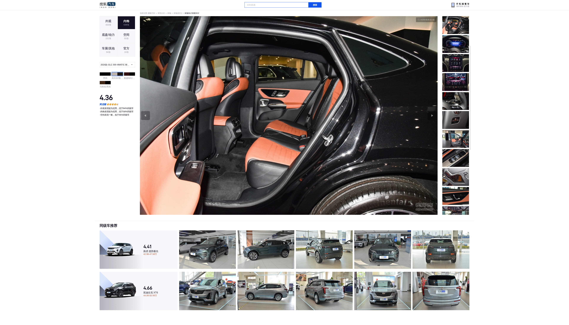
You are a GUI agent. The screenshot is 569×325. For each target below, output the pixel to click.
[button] (214, 115)
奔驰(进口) (178, 13)
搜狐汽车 (107, 5)
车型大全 (161, 13)
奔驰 (169, 13)
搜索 (315, 5)
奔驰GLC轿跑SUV (192, 13)
